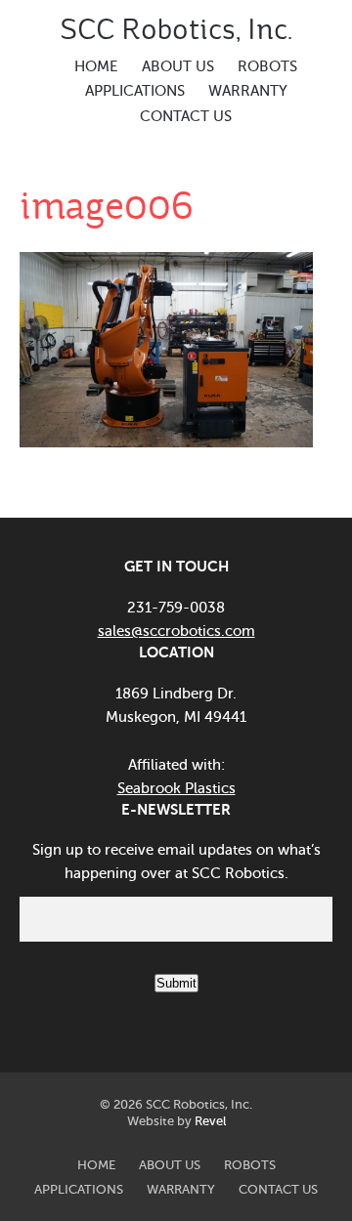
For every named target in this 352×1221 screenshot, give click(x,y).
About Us (178, 66)
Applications (135, 91)
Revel (210, 1121)
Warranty (247, 91)
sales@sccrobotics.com (176, 631)
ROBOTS (267, 66)
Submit (176, 983)
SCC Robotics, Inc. (176, 30)
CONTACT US (186, 116)
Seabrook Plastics (176, 788)
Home (96, 66)
